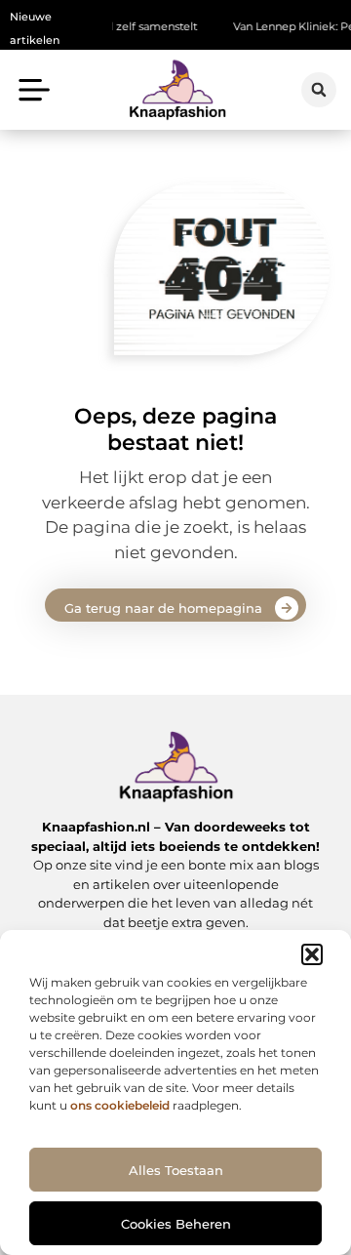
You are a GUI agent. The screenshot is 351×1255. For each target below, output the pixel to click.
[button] (312, 954)
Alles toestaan (176, 1170)
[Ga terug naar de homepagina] (286, 608)
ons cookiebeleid (120, 1105)
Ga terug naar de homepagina (163, 608)
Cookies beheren (176, 1224)
